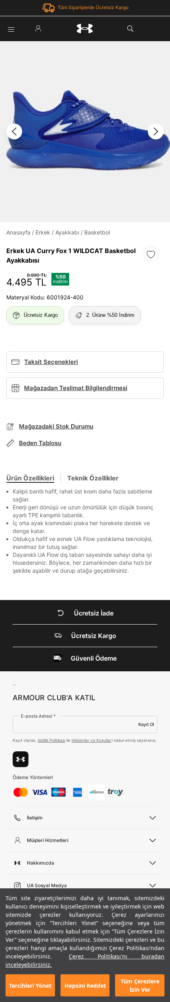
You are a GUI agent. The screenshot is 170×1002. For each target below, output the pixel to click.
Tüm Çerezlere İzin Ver (140, 985)
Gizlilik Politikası (51, 740)
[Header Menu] (11, 28)
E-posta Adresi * (38, 716)
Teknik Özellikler (93, 478)
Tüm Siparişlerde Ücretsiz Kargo (93, 7)
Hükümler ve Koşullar (91, 740)
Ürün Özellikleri (30, 478)
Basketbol (97, 232)
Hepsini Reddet (85, 985)
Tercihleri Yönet (30, 985)
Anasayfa (18, 232)
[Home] (85, 28)
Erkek (43, 232)
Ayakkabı (67, 232)
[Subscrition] (20, 759)
